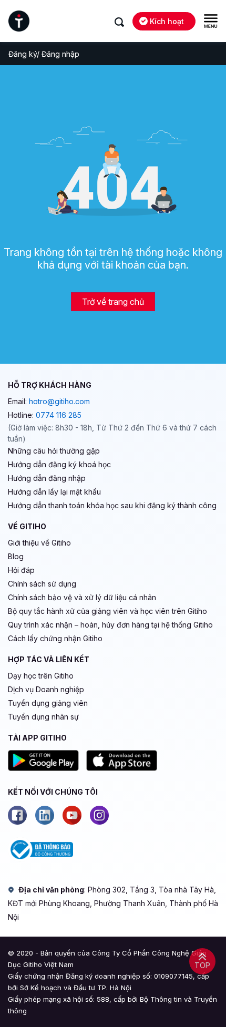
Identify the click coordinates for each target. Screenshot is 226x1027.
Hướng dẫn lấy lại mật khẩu (54, 491)
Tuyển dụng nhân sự (43, 716)
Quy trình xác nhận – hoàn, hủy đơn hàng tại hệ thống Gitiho (110, 624)
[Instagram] (99, 815)
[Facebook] (17, 815)
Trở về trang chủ (113, 301)
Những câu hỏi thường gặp (54, 450)
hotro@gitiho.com (59, 401)
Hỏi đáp (21, 570)
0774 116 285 (58, 414)
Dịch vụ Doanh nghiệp (46, 689)
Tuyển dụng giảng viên (48, 703)
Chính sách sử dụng (42, 583)
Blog (16, 556)
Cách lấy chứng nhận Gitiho (55, 638)
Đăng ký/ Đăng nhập (43, 53)
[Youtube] (72, 815)
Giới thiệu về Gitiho (39, 542)
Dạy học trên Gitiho (41, 675)
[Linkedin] (44, 815)
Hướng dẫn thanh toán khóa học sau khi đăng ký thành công (112, 505)
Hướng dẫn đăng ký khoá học (59, 464)
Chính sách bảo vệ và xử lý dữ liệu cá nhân (82, 597)
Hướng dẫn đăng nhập (47, 478)
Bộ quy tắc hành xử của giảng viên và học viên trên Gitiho (107, 611)
